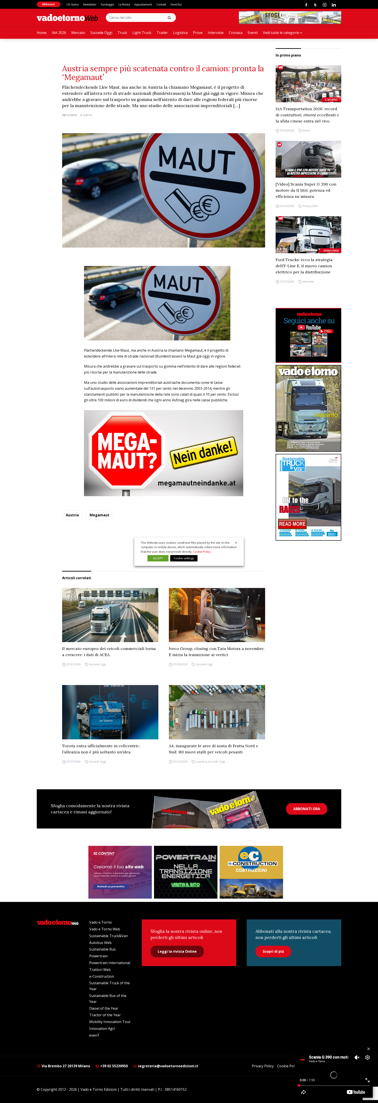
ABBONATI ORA (306, 808)
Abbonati (48, 4)
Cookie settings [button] (184, 558)
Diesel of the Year (103, 1008)
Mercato (78, 32)
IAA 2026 (59, 32)
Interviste (216, 32)
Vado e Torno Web (104, 929)
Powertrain (98, 956)
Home (42, 32)
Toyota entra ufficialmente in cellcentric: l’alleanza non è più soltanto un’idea (101, 748)
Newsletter (89, 4)
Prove (198, 32)
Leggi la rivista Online (177, 951)
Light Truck (141, 32)
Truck (122, 32)
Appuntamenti (143, 4)
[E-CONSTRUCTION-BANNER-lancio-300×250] (251, 872)
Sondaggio (107, 4)
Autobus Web (100, 942)
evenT (94, 1035)
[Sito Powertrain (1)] (185, 872)
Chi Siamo (72, 4)
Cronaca (235, 32)
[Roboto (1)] (308, 335)
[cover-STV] (308, 497)
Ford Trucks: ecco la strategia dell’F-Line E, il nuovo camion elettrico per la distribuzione (304, 265)
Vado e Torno (100, 922)
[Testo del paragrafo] (290, 17)
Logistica (180, 32)
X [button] (236, 542)
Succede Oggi (101, 32)
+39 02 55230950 (113, 1066)
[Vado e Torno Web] (67, 17)
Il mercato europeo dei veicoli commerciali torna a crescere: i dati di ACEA (109, 651)
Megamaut (99, 515)
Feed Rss (176, 4)
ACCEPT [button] (158, 558)
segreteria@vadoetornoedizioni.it (167, 1066)
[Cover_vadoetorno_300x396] (308, 408)
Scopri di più (273, 951)
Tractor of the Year (105, 1015)
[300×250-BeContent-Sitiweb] (120, 872)
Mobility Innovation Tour (110, 1021)
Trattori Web (100, 969)
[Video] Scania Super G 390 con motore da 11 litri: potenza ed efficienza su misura (306, 190)
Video (314, 206)
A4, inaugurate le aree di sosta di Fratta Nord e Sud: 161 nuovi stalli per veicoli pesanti (213, 748)
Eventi (253, 32)
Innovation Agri (102, 1028)
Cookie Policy (288, 1066)
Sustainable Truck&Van (108, 935)
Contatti (161, 4)
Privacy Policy (263, 1066)
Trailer (162, 32)
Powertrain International (109, 962)
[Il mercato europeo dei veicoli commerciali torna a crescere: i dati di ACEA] (110, 615)
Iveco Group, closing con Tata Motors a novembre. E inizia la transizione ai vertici (216, 651)
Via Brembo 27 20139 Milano (65, 1066)
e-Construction (101, 976)
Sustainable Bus (102, 949)
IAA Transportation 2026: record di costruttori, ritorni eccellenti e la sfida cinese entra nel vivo (307, 115)
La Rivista (124, 4)
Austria (72, 515)
